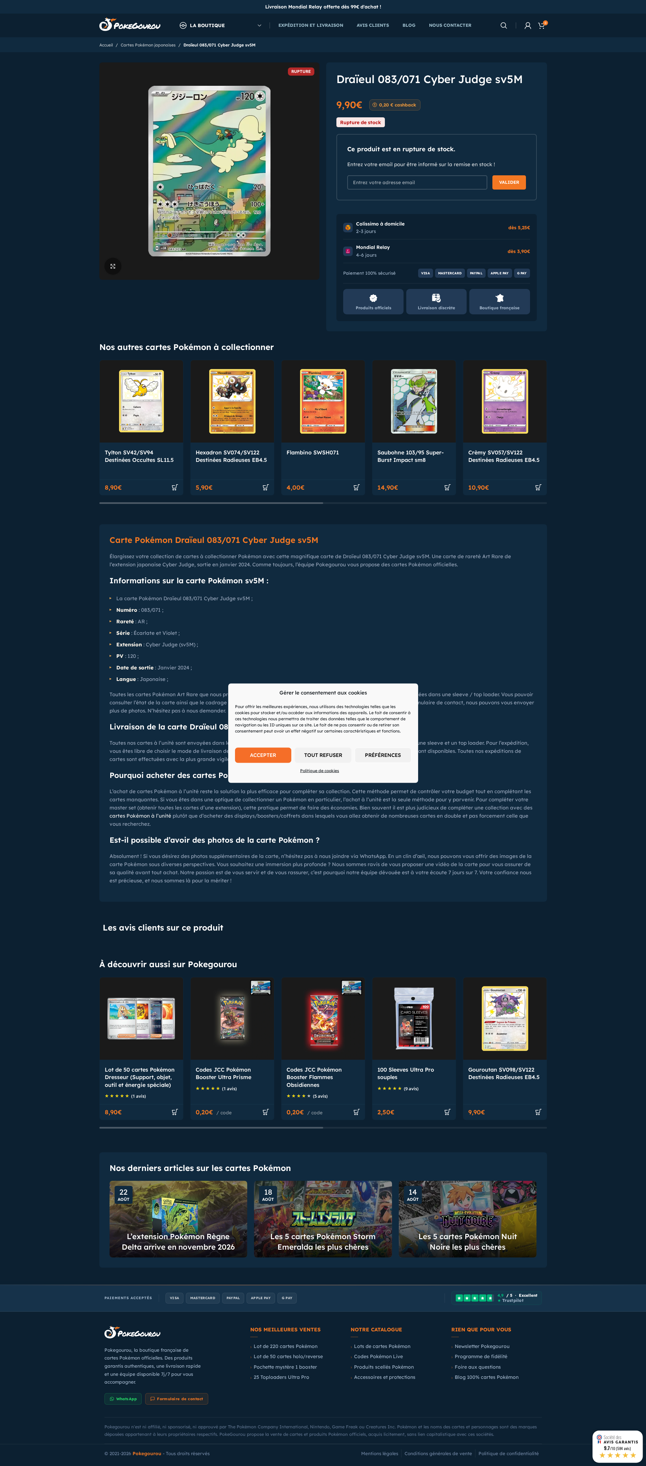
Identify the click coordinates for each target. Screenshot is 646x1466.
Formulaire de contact (180, 1398)
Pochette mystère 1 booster (285, 1367)
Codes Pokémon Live (378, 1356)
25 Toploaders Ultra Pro (281, 1377)
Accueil (106, 44)
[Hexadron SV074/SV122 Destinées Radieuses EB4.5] (232, 401)
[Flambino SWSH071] (323, 401)
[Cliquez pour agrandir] (112, 266)
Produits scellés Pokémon (384, 1367)
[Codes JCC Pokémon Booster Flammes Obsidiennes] (323, 1018)
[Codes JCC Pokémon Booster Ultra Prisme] (232, 1018)
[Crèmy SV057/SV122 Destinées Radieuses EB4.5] (505, 401)
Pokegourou (147, 1453)
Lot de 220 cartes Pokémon (285, 1346)
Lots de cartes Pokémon (382, 1346)
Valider (509, 182)
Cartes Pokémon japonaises (148, 44)
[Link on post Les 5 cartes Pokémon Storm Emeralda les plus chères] (323, 1219)
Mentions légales (379, 1453)
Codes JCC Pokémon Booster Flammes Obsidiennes (314, 1077)
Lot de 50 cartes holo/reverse (288, 1356)
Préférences (383, 755)
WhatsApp (126, 1398)
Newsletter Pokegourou (482, 1346)
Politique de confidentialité (508, 1453)
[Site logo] (129, 25)
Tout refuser (323, 755)
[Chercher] (504, 25)
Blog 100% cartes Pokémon (486, 1377)
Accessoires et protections (384, 1377)
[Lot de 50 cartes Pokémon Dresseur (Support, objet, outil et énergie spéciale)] (141, 1018)
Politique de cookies (319, 770)
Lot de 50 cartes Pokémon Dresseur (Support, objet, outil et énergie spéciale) (140, 1077)
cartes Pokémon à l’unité (140, 816)
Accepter (263, 755)
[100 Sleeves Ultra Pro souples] (414, 1018)
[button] (175, 487)
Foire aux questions (478, 1367)
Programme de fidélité (481, 1356)
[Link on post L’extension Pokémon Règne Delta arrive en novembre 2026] (179, 1219)
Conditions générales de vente (438, 1453)
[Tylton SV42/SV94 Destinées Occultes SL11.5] (141, 401)
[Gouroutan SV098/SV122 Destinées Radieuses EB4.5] (505, 1018)
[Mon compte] (528, 25)
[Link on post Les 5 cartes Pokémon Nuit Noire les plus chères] (468, 1219)
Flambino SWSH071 (313, 452)
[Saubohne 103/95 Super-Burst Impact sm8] (414, 401)
